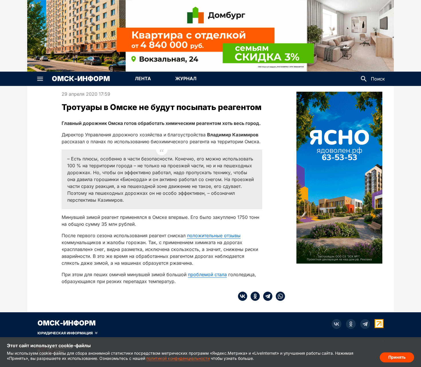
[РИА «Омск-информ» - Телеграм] (365, 324)
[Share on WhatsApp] (278, 296)
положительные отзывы (214, 235)
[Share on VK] (242, 296)
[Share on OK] (253, 296)
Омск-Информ (81, 79)
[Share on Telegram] (266, 296)
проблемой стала (207, 274)
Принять (397, 357)
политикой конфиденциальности (178, 358)
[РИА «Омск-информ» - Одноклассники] (351, 324)
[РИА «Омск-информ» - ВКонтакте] (336, 324)
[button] (40, 79)
